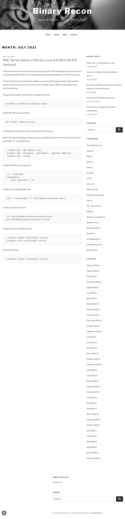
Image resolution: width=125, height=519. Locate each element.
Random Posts (92, 228)
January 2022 (92, 315)
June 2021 (91, 342)
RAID (89, 211)
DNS (88, 167)
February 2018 (92, 458)
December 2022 (93, 282)
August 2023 (92, 271)
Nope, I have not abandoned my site (101, 63)
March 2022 (91, 304)
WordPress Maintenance (82, 513)
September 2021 (93, 331)
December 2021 (93, 320)
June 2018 (91, 436)
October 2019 (92, 392)
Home (48, 35)
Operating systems (94, 195)
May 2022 (91, 298)
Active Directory (93, 145)
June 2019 (91, 397)
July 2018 (90, 431)
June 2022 (91, 293)
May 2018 (91, 442)
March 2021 (91, 353)
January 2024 (92, 265)
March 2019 (91, 414)
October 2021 (92, 326)
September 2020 (93, 364)
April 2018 (91, 447)
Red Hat (90, 233)
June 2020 (91, 375)
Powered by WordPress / (62, 513)
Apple (89, 151)
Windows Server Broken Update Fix (101, 98)
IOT (88, 178)
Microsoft (90, 189)
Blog (65, 35)
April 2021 (91, 348)
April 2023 (91, 276)
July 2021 (90, 337)
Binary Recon (62, 11)
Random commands (95, 217)
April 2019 (91, 408)
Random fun (91, 222)
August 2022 (92, 287)
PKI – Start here (93, 206)
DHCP (89, 162)
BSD (88, 156)
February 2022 (92, 309)
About (56, 35)
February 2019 (92, 420)
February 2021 (92, 359)
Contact (74, 35)
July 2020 (90, 370)
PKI (88, 200)
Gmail (89, 173)
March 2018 (91, 453)
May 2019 (91, 403)
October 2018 (92, 425)
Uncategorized (92, 239)
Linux (89, 184)
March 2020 (92, 381)
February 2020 (92, 386)
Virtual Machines (93, 244)
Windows (90, 250)
